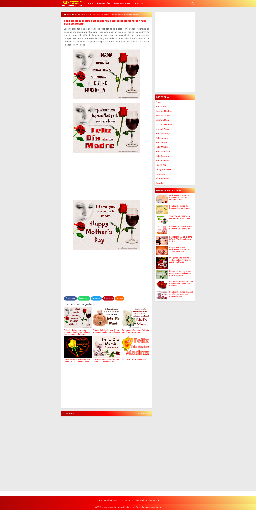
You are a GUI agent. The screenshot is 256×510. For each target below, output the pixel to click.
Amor (90, 3)
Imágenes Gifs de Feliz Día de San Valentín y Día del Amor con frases (181, 260)
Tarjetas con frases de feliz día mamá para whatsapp (135, 331)
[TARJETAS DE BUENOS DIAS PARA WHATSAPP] (162, 219)
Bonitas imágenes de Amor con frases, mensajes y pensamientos (181, 294)
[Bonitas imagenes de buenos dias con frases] (162, 209)
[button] (119, 298)
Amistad (139, 3)
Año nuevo (161, 106)
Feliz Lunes (161, 142)
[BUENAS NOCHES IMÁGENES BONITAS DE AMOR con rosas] (162, 250)
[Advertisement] (106, 178)
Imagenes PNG (163, 169)
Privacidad (139, 500)
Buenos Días (103, 3)
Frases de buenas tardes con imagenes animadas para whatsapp (180, 273)
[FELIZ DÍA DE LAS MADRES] (135, 347)
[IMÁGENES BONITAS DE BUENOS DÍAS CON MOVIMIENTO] (162, 198)
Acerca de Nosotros (108, 500)
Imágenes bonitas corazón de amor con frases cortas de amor (181, 283)
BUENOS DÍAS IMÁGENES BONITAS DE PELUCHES (180, 228)
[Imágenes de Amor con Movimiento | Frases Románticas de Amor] (72, 3)
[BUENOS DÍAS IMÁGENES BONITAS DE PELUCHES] (162, 230)
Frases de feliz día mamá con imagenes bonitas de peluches (106, 331)
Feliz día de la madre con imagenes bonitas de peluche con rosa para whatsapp (105, 22)
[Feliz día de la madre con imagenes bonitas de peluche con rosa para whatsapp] (78, 317)
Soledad (160, 183)
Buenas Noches (122, 3)
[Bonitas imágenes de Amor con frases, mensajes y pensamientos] (162, 295)
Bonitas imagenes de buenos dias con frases (179, 207)
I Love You (161, 165)
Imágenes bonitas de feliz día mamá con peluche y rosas (106, 360)
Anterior (70, 413)
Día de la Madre (164, 124)
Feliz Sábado (162, 156)
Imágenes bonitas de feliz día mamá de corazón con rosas (77, 360)
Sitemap (152, 500)
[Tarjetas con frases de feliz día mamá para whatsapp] (135, 317)
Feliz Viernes (162, 160)
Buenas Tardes (163, 115)
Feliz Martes (162, 147)
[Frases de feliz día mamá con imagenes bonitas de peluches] (107, 317)
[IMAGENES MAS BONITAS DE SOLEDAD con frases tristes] (162, 240)
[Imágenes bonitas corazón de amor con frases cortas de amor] (162, 284)
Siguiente (143, 413)
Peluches (160, 174)
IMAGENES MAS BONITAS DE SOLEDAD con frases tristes (180, 239)
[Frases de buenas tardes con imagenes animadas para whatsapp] (162, 274)
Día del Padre (162, 129)
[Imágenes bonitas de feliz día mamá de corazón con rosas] (78, 347)
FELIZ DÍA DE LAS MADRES (134, 359)
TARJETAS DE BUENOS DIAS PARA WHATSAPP (179, 217)
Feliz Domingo (163, 133)
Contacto (125, 500)
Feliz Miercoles (163, 151)
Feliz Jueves (162, 138)
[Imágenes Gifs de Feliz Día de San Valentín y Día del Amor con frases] (162, 263)
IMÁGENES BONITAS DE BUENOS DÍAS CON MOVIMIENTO (180, 197)
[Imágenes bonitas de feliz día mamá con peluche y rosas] (107, 347)
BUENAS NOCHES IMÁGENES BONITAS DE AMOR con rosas (180, 249)
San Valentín (162, 178)
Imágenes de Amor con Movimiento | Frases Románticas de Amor (131, 507)
